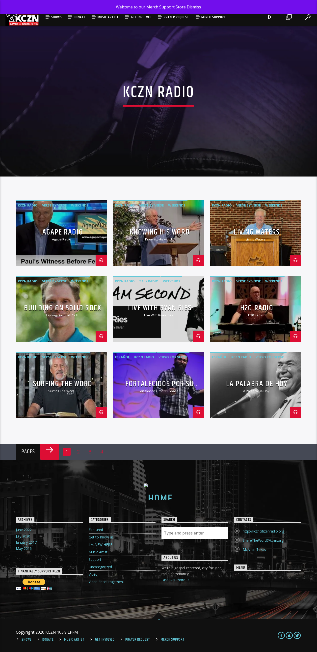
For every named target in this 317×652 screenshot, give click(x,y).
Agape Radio (62, 232)
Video (93, 574)
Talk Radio (148, 281)
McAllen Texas (254, 549)
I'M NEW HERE (100, 544)
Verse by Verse (54, 205)
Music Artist (108, 17)
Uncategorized (100, 566)
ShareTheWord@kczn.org (263, 540)
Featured (96, 529)
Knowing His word (160, 232)
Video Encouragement (106, 581)
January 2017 (26, 542)
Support (95, 559)
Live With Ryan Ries (159, 308)
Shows (56, 17)
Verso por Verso (172, 357)
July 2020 (23, 536)
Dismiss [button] (194, 7)
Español (122, 357)
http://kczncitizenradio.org (263, 531)
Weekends (79, 205)
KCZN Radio (28, 205)
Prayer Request (176, 17)
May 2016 (24, 548)
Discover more (173, 579)
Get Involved (141, 17)
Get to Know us (101, 537)
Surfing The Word (62, 384)
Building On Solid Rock (62, 308)
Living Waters (257, 232)
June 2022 (24, 529)
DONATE (80, 17)
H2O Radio (256, 308)
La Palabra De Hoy (256, 384)
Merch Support (213, 17)
